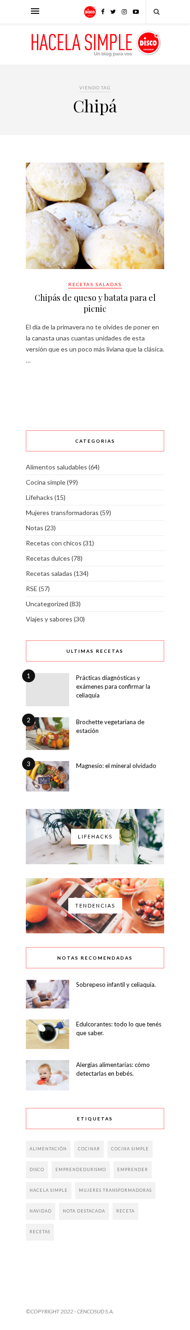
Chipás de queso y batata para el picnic (95, 303)
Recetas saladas (95, 284)
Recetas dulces (48, 558)
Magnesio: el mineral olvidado (116, 765)
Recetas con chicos (54, 543)
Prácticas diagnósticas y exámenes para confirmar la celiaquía (113, 686)
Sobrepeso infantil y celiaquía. (116, 984)
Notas (34, 528)
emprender (132, 1169)
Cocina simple (45, 482)
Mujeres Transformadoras (115, 1190)
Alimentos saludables (56, 467)
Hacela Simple (49, 1190)
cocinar (89, 1148)
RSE (31, 588)
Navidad (41, 1210)
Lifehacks (39, 497)
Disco (37, 1169)
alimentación (48, 1148)
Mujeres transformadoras (62, 512)
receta (125, 1210)
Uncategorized (47, 604)
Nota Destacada (84, 1210)
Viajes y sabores (49, 619)
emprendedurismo (80, 1169)
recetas (40, 1231)
